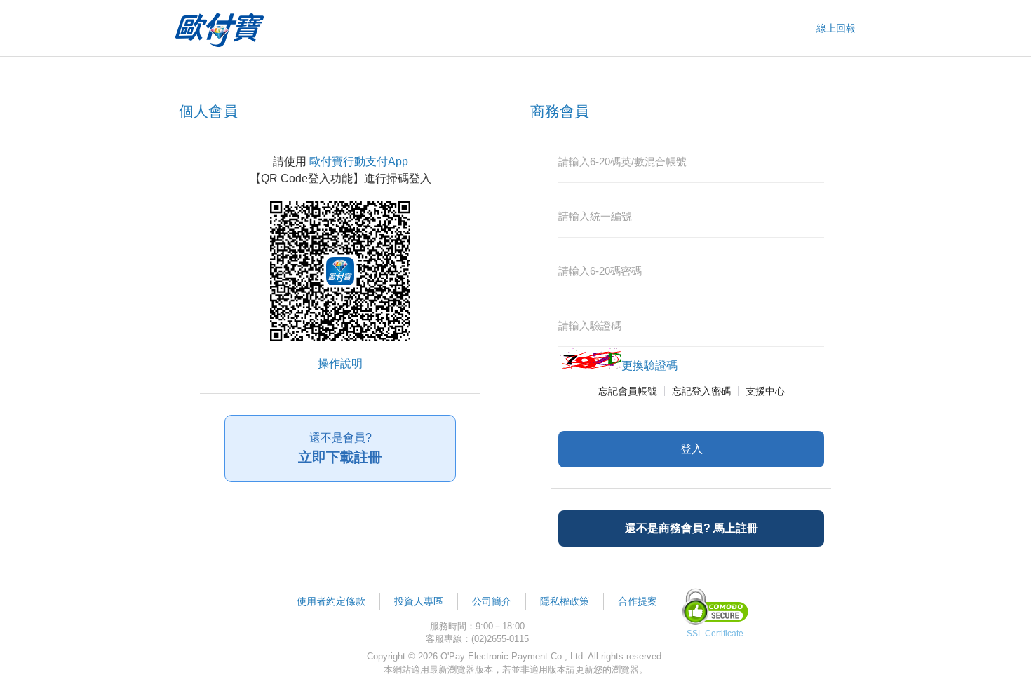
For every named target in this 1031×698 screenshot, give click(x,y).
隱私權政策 (564, 601)
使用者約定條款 (331, 601)
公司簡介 (491, 601)
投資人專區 (418, 601)
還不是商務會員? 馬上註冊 (691, 528)
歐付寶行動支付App (358, 161)
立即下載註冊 (340, 448)
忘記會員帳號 (627, 391)
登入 (691, 449)
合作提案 (637, 601)
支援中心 (765, 391)
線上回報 (836, 28)
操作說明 (340, 363)
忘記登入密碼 (701, 391)
